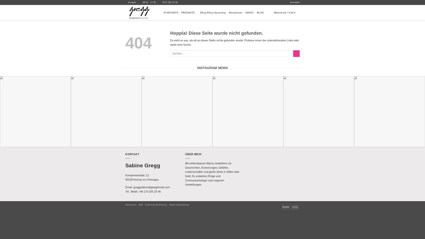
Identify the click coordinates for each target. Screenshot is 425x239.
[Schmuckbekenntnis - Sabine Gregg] (142, 12)
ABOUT (249, 12)
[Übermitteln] (296, 53)
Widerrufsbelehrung (179, 205)
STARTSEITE (171, 12)
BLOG (260, 12)
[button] (295, 2)
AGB (140, 205)
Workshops (235, 12)
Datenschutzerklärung (156, 205)
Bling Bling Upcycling (213, 12)
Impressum (130, 205)
